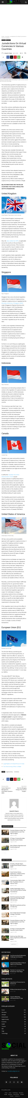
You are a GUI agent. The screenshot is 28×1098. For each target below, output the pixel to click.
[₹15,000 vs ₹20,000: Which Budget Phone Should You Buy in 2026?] (5, 865)
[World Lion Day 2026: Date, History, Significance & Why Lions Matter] (5, 938)
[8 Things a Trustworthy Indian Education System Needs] (5, 840)
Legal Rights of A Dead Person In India (13, 763)
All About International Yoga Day (18, 989)
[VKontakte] (21, 1082)
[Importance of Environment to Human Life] (5, 984)
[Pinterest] (15, 57)
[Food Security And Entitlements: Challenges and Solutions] (5, 957)
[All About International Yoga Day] (5, 991)
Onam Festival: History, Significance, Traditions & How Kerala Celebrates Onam (17, 873)
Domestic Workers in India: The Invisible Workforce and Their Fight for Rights (17, 832)
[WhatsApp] (18, 57)
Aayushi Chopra (8, 53)
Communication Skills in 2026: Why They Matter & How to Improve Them (17, 882)
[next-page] (5, 853)
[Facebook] (8, 57)
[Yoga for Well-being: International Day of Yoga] (5, 998)
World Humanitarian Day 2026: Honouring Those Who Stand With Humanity (17, 898)
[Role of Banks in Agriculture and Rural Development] (5, 847)
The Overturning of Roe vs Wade (12, 766)
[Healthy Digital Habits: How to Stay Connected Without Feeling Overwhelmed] (5, 890)
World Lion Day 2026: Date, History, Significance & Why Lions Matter (18, 938)
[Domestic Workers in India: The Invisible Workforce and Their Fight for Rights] (5, 832)
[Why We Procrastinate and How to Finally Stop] (5, 907)
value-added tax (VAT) (12, 241)
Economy (7, 36)
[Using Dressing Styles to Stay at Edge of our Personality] (5, 964)
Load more (13, 944)
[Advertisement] (14, 19)
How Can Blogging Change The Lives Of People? (21, 789)
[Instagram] (17, 1082)
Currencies (16, 771)
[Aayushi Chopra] (3, 53)
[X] (11, 57)
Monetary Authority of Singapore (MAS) (12, 303)
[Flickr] (13, 1082)
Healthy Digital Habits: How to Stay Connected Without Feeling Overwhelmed (18, 890)
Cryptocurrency (9, 771)
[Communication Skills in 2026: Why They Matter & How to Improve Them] (5, 882)
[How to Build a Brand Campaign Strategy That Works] (5, 914)
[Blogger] (6, 1082)
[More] (22, 57)
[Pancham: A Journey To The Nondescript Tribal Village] (5, 972)
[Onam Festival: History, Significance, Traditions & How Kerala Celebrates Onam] (5, 874)
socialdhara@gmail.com (14, 1071)
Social (3, 834)
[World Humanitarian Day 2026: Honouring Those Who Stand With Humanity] (5, 898)
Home (3, 36)
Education (8, 40)
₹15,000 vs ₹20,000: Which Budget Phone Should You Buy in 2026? (18, 865)
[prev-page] (3, 853)
